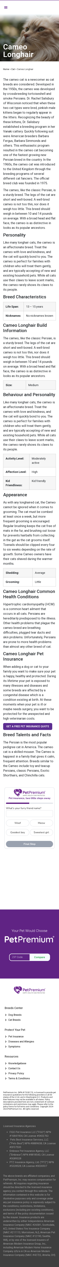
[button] (5, 7)
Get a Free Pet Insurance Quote (27, 726)
